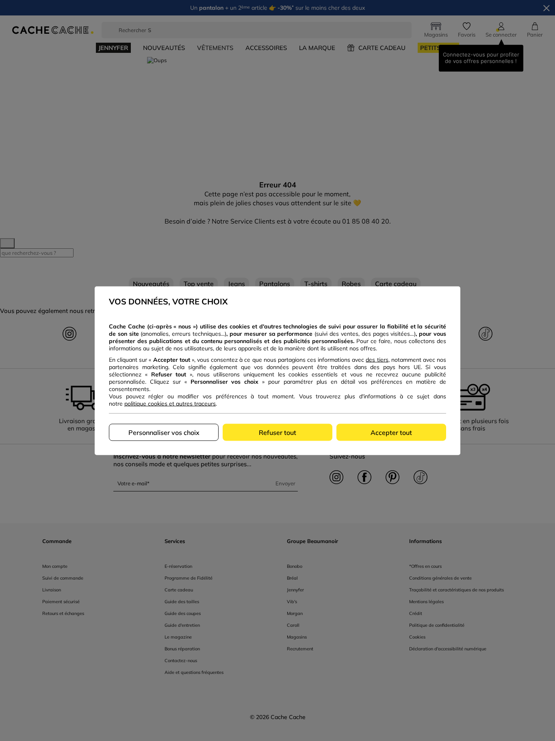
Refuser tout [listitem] (277, 432)
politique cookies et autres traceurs (170, 403)
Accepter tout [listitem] (391, 432)
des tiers (377, 359)
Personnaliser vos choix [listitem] (163, 432)
